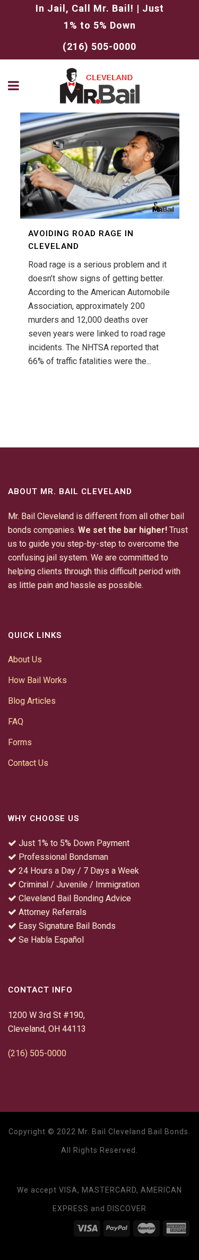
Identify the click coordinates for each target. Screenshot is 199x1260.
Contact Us (28, 763)
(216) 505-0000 (99, 46)
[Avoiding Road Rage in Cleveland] (99, 166)
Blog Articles (32, 701)
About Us (25, 659)
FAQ (15, 722)
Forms (20, 742)
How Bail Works (37, 680)
